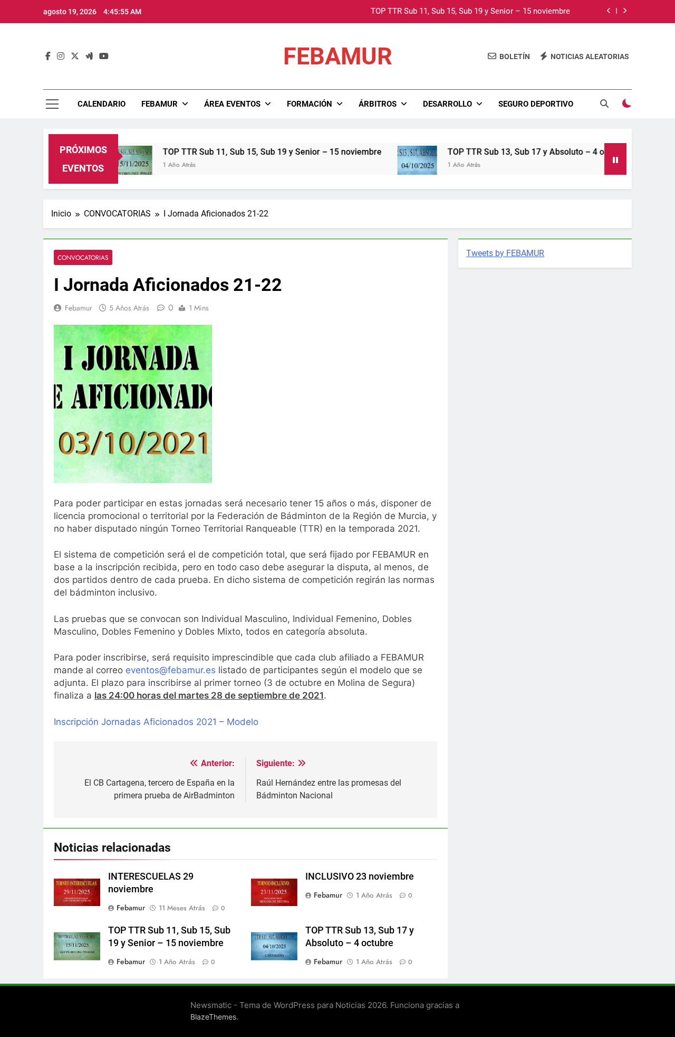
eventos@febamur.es (171, 670)
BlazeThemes (213, 1016)
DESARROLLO (447, 104)
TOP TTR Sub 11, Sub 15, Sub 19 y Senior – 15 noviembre (470, 11)
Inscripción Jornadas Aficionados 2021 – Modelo (156, 722)
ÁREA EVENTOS (232, 104)
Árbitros (378, 104)
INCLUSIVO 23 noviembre (359, 876)
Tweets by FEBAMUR (505, 253)
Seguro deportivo (535, 104)
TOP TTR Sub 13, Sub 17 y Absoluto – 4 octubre (519, 152)
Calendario (102, 104)
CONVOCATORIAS (83, 257)
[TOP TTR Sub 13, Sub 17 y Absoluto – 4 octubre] (399, 165)
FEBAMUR (337, 56)
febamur (78, 308)
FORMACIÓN (309, 104)
